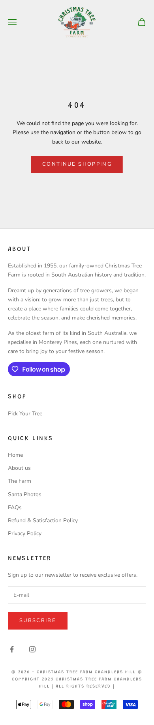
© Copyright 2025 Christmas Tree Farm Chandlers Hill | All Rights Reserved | (77, 679)
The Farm (19, 481)
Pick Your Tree (25, 413)
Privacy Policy (24, 533)
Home (15, 455)
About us (19, 468)
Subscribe (37, 620)
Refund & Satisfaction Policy (43, 520)
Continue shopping (77, 164)
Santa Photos (24, 494)
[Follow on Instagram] (32, 649)
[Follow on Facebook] (12, 649)
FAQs (15, 507)
